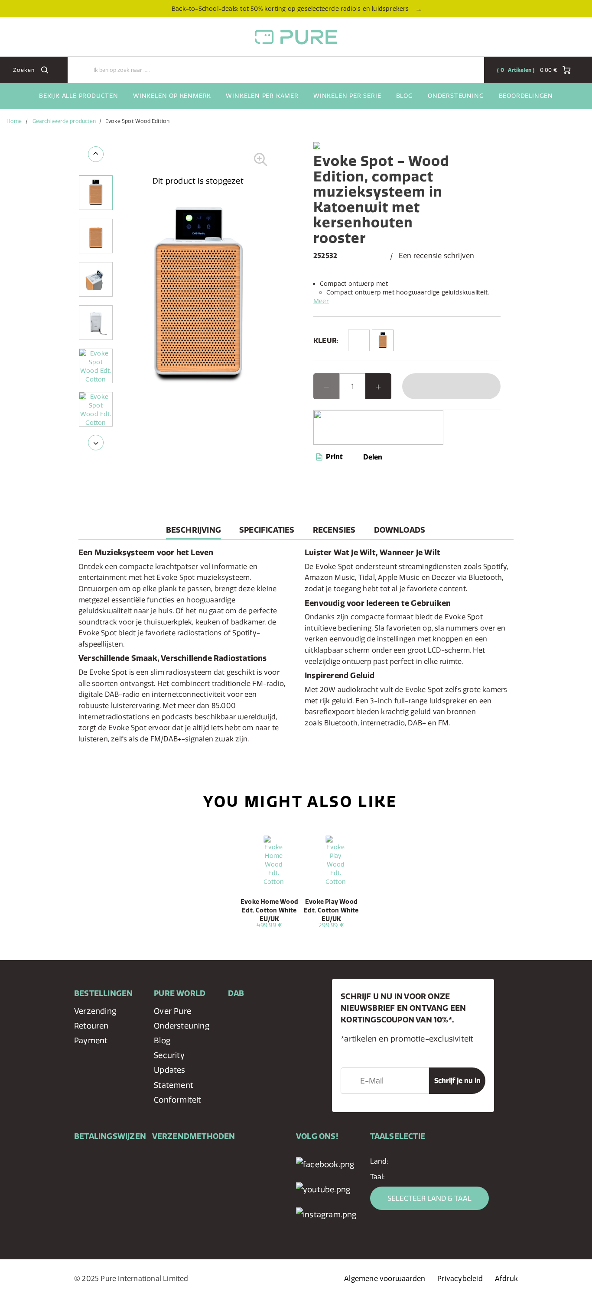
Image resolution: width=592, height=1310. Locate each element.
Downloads (400, 530)
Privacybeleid (460, 1278)
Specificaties (267, 530)
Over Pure (172, 1011)
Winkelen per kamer (262, 96)
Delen (372, 456)
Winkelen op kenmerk (172, 96)
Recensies (334, 530)
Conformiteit (177, 1100)
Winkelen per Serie (347, 96)
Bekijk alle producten (78, 96)
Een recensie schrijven (436, 255)
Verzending (95, 1011)
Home (14, 121)
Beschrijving (193, 532)
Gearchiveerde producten (64, 121)
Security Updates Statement (173, 1070)
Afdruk (506, 1278)
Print (333, 456)
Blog (404, 96)
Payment (90, 1040)
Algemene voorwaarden (384, 1278)
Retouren (91, 1026)
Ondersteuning (456, 96)
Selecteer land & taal (429, 1198)
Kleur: (325, 340)
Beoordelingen (526, 96)
